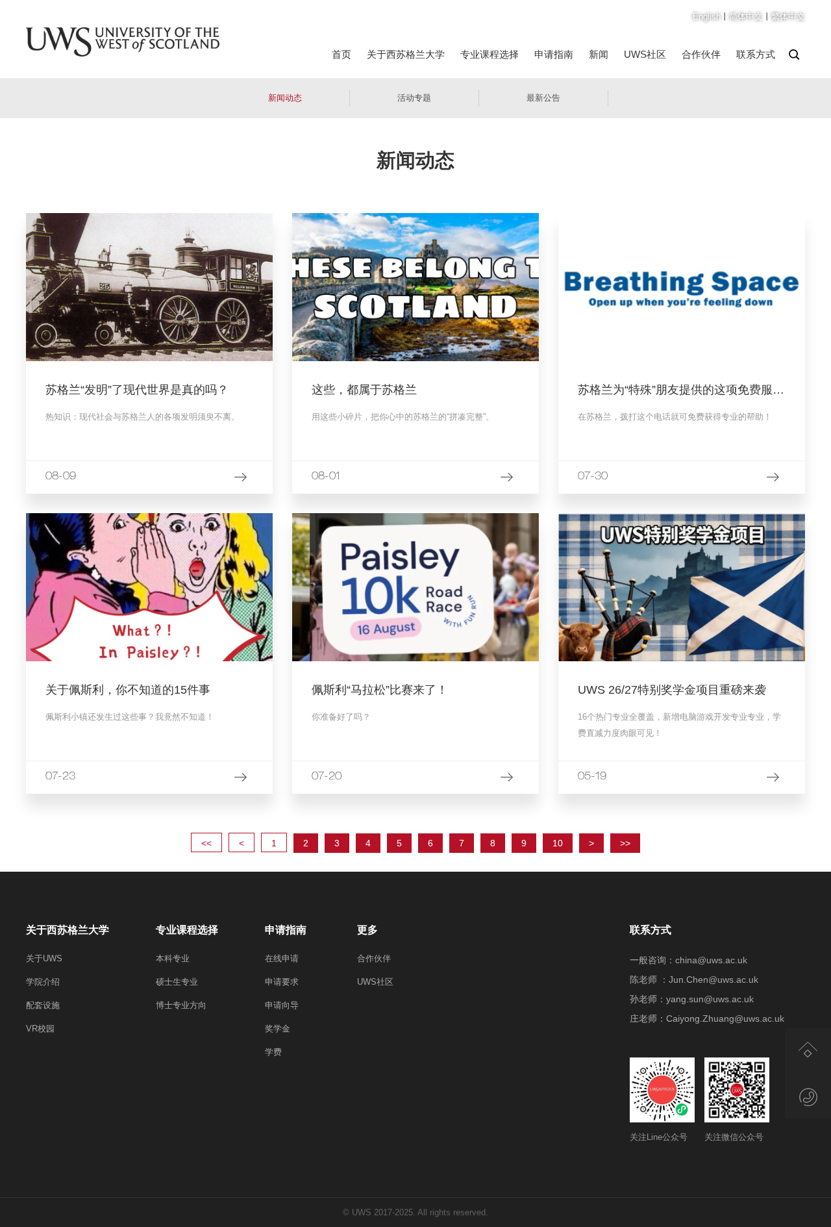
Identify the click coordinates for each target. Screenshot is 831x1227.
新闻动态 (285, 98)
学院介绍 (43, 982)
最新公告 (543, 98)
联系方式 (755, 54)
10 (557, 843)
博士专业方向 (181, 1005)
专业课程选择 (489, 54)
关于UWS (44, 958)
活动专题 (414, 98)
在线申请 (282, 958)
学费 (273, 1052)
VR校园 (40, 1028)
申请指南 (553, 54)
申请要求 (282, 982)
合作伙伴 (701, 54)
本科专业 (173, 958)
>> (625, 843)
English (707, 16)
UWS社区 (645, 54)
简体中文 (746, 16)
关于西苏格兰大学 (406, 54)
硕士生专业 (177, 982)
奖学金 (277, 1028)
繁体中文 (788, 16)
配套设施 (43, 1005)
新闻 (598, 54)
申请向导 (282, 1005)
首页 (341, 54)
